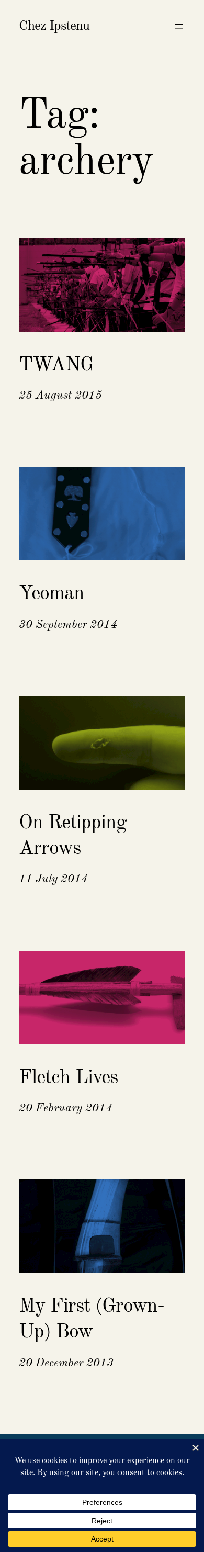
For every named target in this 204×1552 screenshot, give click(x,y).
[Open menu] (179, 26)
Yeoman (51, 594)
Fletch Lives (68, 1078)
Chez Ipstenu (54, 26)
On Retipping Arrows (73, 836)
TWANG (56, 365)
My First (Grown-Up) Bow (91, 1319)
